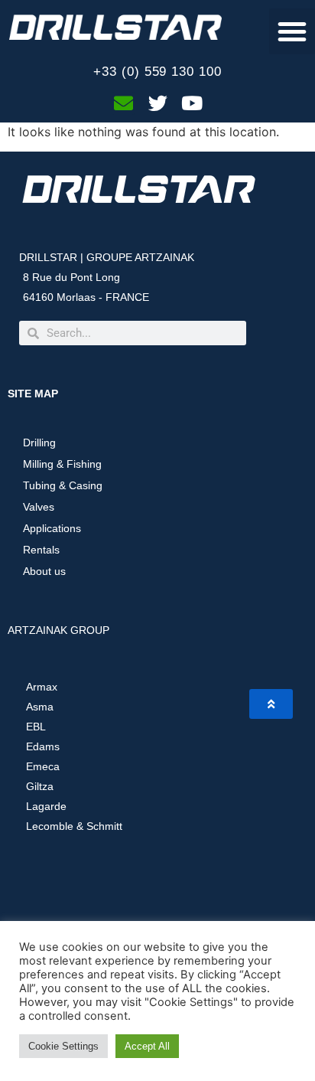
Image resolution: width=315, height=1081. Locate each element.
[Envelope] (123, 103)
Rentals (41, 550)
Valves (38, 507)
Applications (52, 528)
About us (44, 571)
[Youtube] (191, 103)
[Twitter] (157, 103)
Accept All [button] (147, 1046)
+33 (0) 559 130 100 (157, 71)
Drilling (39, 442)
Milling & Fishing (62, 464)
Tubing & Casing (62, 485)
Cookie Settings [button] (63, 1046)
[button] (292, 31)
